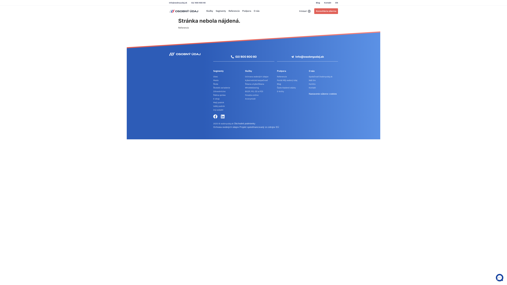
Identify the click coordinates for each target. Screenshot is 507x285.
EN (336, 3)
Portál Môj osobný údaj (287, 80)
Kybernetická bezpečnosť (256, 80)
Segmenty (221, 11)
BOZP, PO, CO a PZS (254, 91)
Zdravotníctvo (219, 91)
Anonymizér (250, 99)
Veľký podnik (219, 106)
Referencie (234, 11)
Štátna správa (219, 95)
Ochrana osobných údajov (256, 76)
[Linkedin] (223, 116)
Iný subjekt (218, 110)
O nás (256, 11)
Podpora (246, 11)
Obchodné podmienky (244, 123)
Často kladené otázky (286, 87)
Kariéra (312, 84)
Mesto (216, 80)
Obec (215, 76)
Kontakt (327, 3)
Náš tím (312, 80)
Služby (209, 11)
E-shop (216, 99)
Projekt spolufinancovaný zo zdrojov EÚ (259, 127)
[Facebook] (215, 116)
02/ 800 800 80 (198, 3)
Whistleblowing (252, 87)
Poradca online (252, 95)
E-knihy (280, 91)
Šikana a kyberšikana (254, 84)
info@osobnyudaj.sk (178, 3)
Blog (318, 3)
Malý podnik (218, 102)
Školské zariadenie (221, 87)
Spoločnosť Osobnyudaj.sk (320, 76)
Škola (215, 84)
